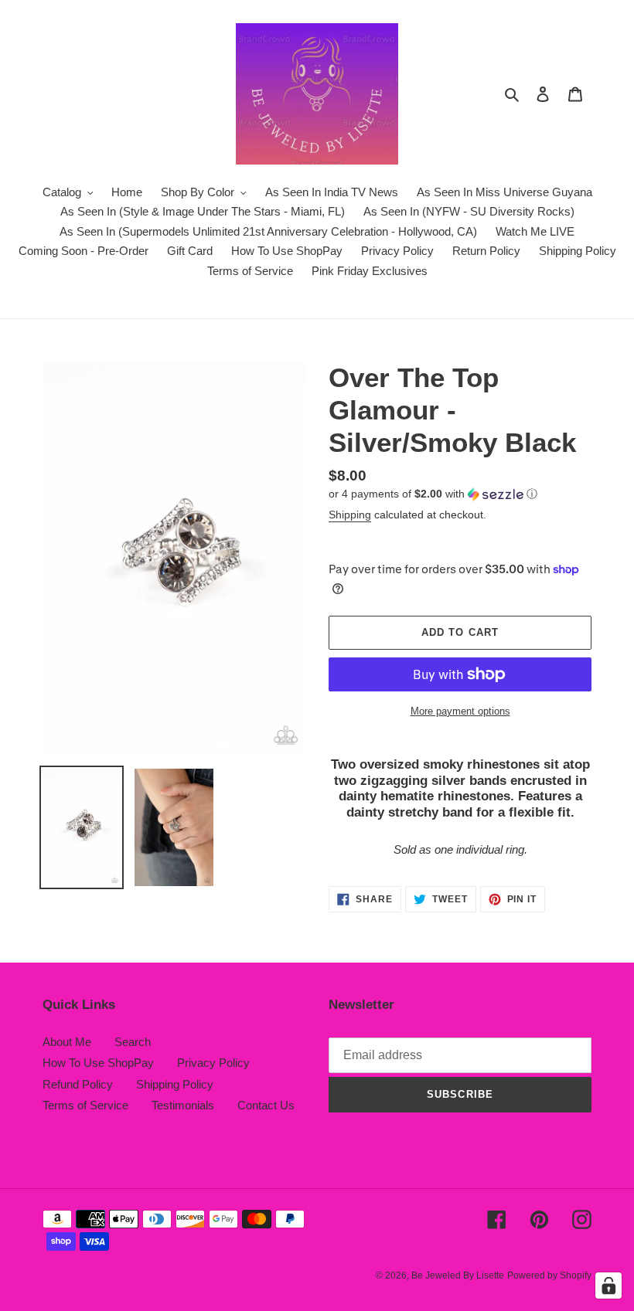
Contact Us (266, 1105)
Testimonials (183, 1105)
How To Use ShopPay (98, 1062)
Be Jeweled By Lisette (457, 1275)
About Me (67, 1041)
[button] (433, 494)
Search (132, 1041)
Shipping (350, 514)
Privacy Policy (213, 1062)
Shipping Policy (174, 1084)
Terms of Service (85, 1105)
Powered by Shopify (549, 1275)
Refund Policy (78, 1084)
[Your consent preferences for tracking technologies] (608, 1285)
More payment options (460, 711)
